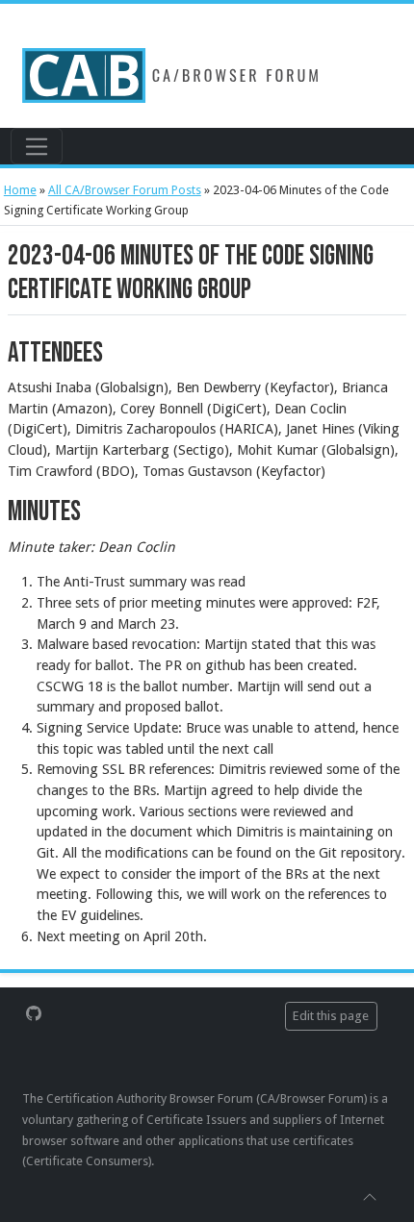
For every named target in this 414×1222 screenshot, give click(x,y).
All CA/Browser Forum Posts (124, 190)
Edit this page (331, 1016)
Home (20, 190)
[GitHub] (33, 1011)
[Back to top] (369, 1196)
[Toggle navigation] (36, 146)
